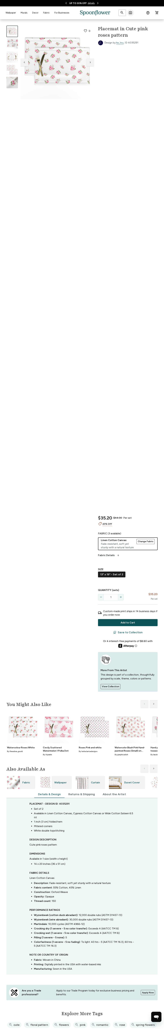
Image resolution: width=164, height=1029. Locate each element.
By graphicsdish (121, 754)
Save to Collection (128, 632)
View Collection (110, 686)
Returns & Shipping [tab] (81, 794)
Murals (24, 12)
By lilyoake (47, 754)
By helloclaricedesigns (88, 751)
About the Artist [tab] (114, 794)
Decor (35, 12)
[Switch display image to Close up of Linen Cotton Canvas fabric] (12, 82)
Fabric (46, 12)
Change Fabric (145, 541)
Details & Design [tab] (49, 794)
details (91, 3)
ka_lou (119, 42)
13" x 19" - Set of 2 (111, 574)
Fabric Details (109, 555)
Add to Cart (128, 622)
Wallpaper (11, 12)
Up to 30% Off (78, 3)
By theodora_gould (15, 751)
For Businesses (61, 12)
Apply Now (148, 992)
